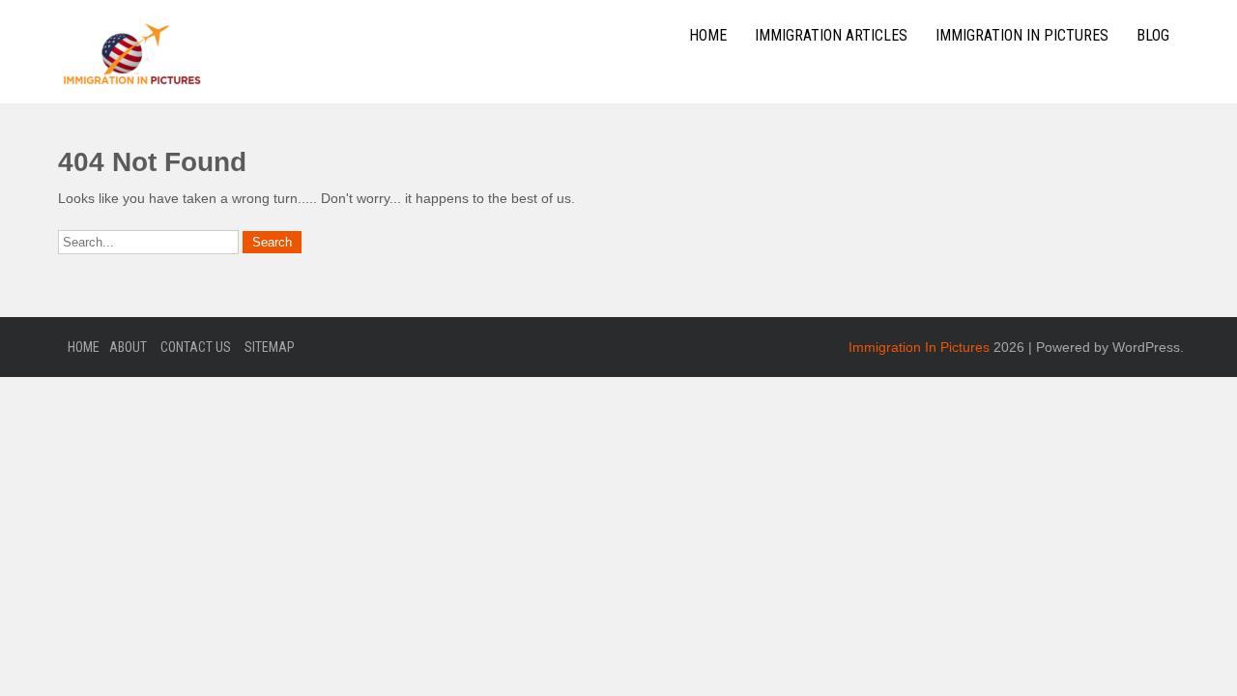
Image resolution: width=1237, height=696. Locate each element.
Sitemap (270, 347)
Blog (1152, 35)
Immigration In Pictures (1021, 35)
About (128, 347)
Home (708, 35)
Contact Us (195, 347)
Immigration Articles (831, 35)
